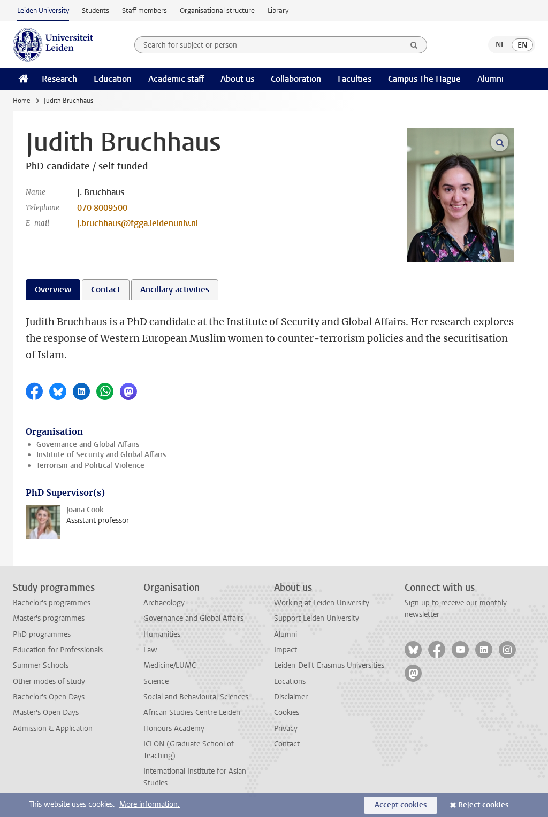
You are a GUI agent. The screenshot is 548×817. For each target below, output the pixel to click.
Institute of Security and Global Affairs (101, 455)
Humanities (161, 634)
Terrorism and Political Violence (90, 465)
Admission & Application (53, 728)
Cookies (286, 712)
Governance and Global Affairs (87, 445)
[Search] (414, 44)
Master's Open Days (46, 712)
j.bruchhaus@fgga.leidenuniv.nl (137, 223)
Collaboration (296, 78)
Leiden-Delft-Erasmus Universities (329, 665)
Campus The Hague (424, 78)
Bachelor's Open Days (49, 697)
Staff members (144, 10)
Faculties (354, 78)
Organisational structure (217, 10)
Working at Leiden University (321, 603)
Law (150, 650)
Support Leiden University (316, 618)
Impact (285, 650)
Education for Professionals (58, 650)
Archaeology (164, 603)
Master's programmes (49, 618)
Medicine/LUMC (169, 665)
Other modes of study (49, 681)
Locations (290, 681)
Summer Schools (40, 665)
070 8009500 (102, 207)
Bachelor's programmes (51, 603)
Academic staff (176, 78)
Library (278, 10)
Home (21, 100)
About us (237, 78)
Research (59, 78)
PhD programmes (42, 634)
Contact (287, 744)
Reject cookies (483, 805)
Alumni (490, 78)
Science (156, 681)
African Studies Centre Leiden (191, 712)
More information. (149, 804)
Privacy (286, 728)
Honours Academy (173, 728)
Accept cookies (401, 805)
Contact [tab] (105, 289)
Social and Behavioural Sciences (195, 697)
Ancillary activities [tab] (174, 289)
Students (95, 10)
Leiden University (43, 10)
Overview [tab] (53, 289)
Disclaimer (291, 697)
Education (113, 78)
